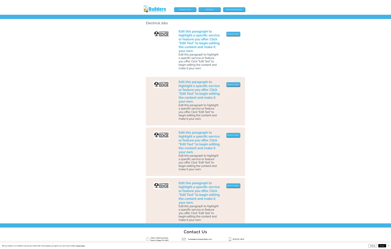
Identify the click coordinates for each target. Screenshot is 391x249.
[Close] (388, 245)
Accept (382, 246)
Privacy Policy (80, 246)
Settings (372, 246)
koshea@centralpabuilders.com (200, 239)
